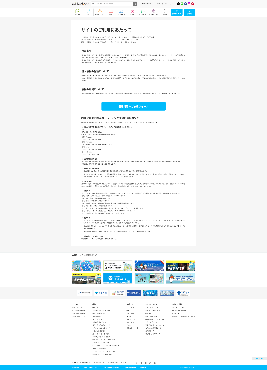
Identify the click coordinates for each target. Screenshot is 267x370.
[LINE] (182, 3)
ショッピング (143, 14)
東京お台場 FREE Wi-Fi (179, 310)
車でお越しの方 (113, 363)
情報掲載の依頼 (130, 368)
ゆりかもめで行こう (99, 331)
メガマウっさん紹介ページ (101, 325)
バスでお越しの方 (100, 363)
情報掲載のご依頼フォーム (133, 106)
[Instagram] (189, 3)
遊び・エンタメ (100, 14)
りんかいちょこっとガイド (101, 328)
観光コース (149, 313)
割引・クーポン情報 (178, 308)
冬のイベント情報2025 (99, 348)
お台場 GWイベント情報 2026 (102, 354)
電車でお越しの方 (86, 363)
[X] (178, 3)
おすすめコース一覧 (152, 308)
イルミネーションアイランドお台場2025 (105, 345)
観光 (110, 14)
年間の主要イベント (78, 316)
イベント (77, 14)
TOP (75, 255)
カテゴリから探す (78, 308)
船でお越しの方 (126, 363)
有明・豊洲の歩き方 (99, 313)
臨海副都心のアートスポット (154, 319)
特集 (88, 14)
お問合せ (143, 368)
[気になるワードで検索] (135, 4)
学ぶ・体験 (121, 14)
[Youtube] (192, 3)
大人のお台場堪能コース (153, 328)
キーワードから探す (78, 313)
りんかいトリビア (98, 319)
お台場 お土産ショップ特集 (101, 310)
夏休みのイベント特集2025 (101, 334)
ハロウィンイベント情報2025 (102, 337)
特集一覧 (95, 308)
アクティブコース (151, 322)
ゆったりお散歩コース (152, 310)
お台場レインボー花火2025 (101, 342)
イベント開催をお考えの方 (112, 368)
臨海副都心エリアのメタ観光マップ (183, 316)
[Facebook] (185, 3)
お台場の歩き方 (97, 316)
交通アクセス (147, 3)
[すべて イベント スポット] (95, 4)
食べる (132, 14)
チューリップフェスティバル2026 (103, 351)
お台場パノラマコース (152, 334)
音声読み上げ (159, 3)
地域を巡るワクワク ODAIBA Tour (103, 340)
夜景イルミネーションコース (154, 325)
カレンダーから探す (78, 310)
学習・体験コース (151, 316)
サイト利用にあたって (91, 368)
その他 (165, 14)
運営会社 (75, 368)
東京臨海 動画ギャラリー (100, 322)
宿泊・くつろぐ (154, 14)
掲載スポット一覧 (132, 328)
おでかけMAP (176, 313)
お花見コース (149, 331)
